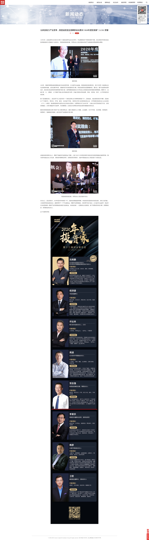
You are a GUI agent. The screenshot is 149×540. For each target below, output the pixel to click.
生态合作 (115, 2)
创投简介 (91, 2)
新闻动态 (107, 2)
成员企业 (99, 2)
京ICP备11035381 (83, 537)
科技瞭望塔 (132, 2)
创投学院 (123, 2)
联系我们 (140, 2)
